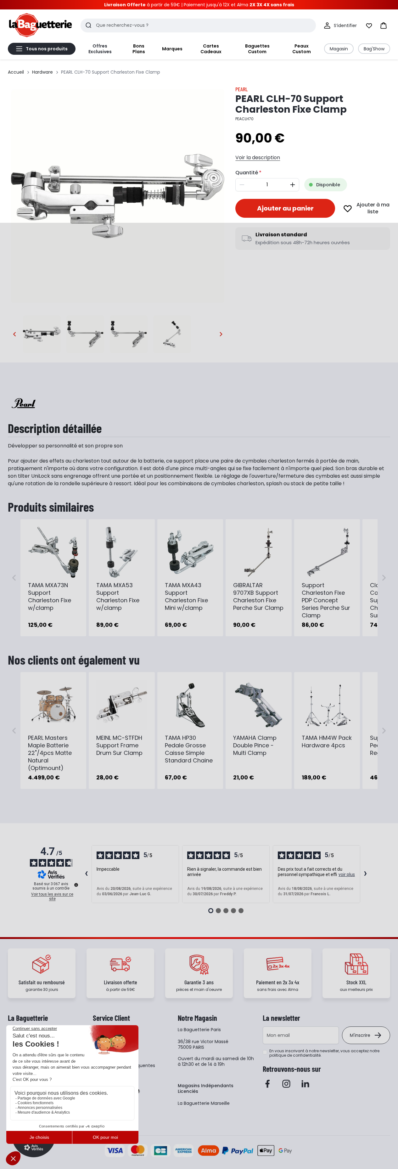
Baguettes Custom (257, 49)
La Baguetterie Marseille (204, 1103)
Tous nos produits (47, 49)
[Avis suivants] (365, 874)
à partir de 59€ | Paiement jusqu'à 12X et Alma (199, 5)
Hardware (42, 72)
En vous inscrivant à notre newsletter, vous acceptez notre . (324, 1053)
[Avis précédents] (86, 874)
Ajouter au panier (285, 208)
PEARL (241, 89)
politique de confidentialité (295, 1055)
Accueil (16, 72)
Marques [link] (172, 49)
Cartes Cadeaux (210, 49)
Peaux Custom (301, 49)
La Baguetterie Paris (199, 1029)
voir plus (347, 874)
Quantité (246, 172)
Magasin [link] (339, 49)
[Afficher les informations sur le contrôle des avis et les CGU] (76, 884)
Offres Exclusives (100, 49)
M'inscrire (360, 1035)
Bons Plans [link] (138, 49)
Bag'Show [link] (374, 49)
